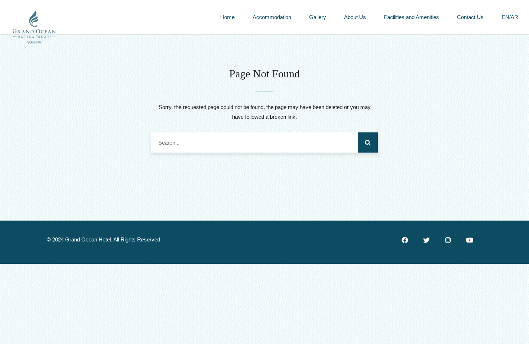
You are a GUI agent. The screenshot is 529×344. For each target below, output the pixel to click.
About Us (355, 17)
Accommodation (272, 17)
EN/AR (510, 17)
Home (227, 17)
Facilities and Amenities (411, 17)
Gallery (317, 17)
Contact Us (470, 17)
